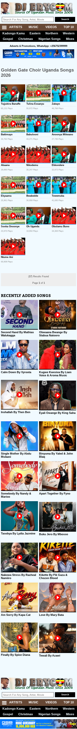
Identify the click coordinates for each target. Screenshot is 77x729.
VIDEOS (51, 27)
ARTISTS (15, 27)
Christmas (25, 39)
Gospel (8, 39)
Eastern (35, 33)
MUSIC (33, 27)
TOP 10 (69, 27)
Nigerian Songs (49, 39)
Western (69, 33)
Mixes (70, 39)
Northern (51, 33)
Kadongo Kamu (13, 33)
